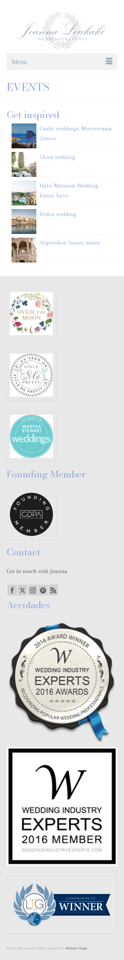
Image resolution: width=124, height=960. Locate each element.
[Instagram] (32, 590)
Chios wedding (57, 157)
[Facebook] (12, 590)
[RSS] (53, 590)
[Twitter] (22, 590)
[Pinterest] (43, 590)
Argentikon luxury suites (70, 242)
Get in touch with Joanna (37, 571)
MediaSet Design (76, 948)
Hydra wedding (58, 214)
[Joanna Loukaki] (62, 31)
